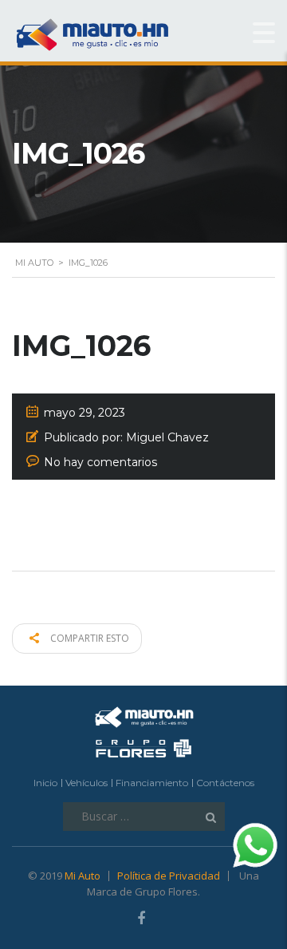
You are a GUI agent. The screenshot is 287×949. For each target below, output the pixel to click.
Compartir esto (88, 638)
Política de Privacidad (168, 875)
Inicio (45, 783)
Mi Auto (82, 875)
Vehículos (86, 783)
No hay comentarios (100, 462)
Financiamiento (152, 783)
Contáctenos (225, 783)
